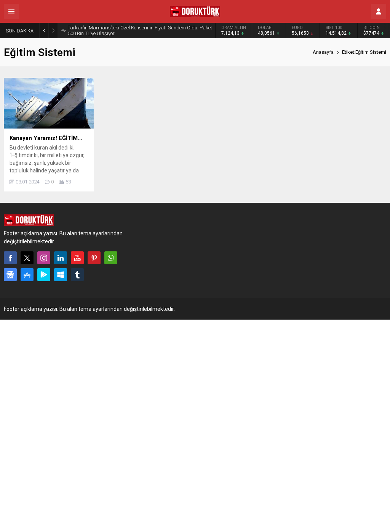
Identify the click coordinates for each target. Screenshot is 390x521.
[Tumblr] (77, 274)
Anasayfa (323, 52)
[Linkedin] (60, 257)
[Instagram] (43, 257)
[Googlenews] (10, 274)
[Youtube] (77, 257)
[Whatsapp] (110, 257)
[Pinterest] (94, 257)
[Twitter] (27, 257)
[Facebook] (10, 257)
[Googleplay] (43, 274)
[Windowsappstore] (60, 274)
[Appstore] (27, 274)
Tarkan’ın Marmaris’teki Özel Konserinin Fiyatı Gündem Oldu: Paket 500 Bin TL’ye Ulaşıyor (140, 30)
